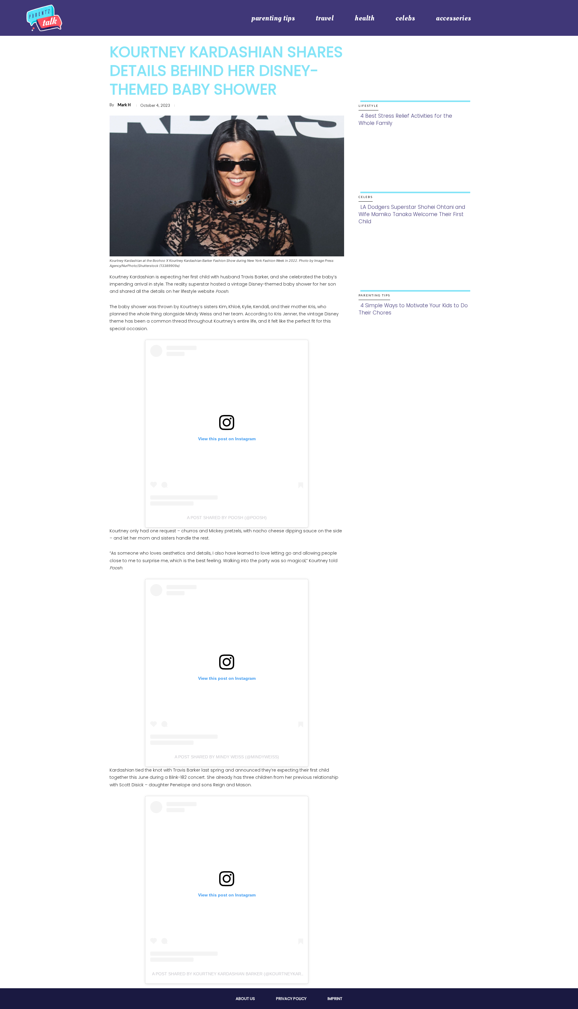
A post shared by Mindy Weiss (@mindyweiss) (227, 756)
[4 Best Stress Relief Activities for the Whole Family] (413, 79)
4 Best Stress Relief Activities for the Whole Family (405, 119)
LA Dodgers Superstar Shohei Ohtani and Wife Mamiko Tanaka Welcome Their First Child (412, 214)
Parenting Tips (374, 295)
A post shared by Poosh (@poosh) (227, 517)
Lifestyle (368, 105)
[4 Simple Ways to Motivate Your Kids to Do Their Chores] (413, 268)
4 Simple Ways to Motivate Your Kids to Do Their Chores (413, 309)
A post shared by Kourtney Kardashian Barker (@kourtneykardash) (233, 973)
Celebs (366, 197)
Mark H (124, 104)
